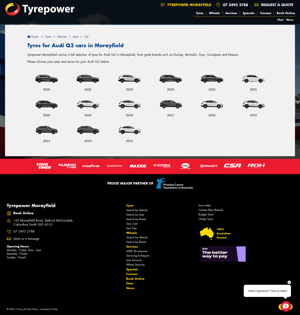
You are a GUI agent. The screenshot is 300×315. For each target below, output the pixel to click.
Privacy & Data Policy (27, 309)
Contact (265, 13)
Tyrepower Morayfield (188, 5)
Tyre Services (134, 260)
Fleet (280, 19)
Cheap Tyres (205, 219)
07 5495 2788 (235, 5)
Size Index (204, 205)
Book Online (286, 13)
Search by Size (135, 214)
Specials (249, 13)
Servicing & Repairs (137, 255)
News (290, 19)
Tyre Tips (131, 228)
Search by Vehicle (137, 210)
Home (34, 37)
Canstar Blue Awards (210, 210)
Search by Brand (136, 219)
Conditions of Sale (48, 309)
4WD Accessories (136, 251)
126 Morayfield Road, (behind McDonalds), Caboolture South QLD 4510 (43, 223)
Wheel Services (135, 265)
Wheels (214, 13)
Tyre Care (132, 224)
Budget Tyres (205, 214)
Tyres (199, 13)
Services (231, 13)
